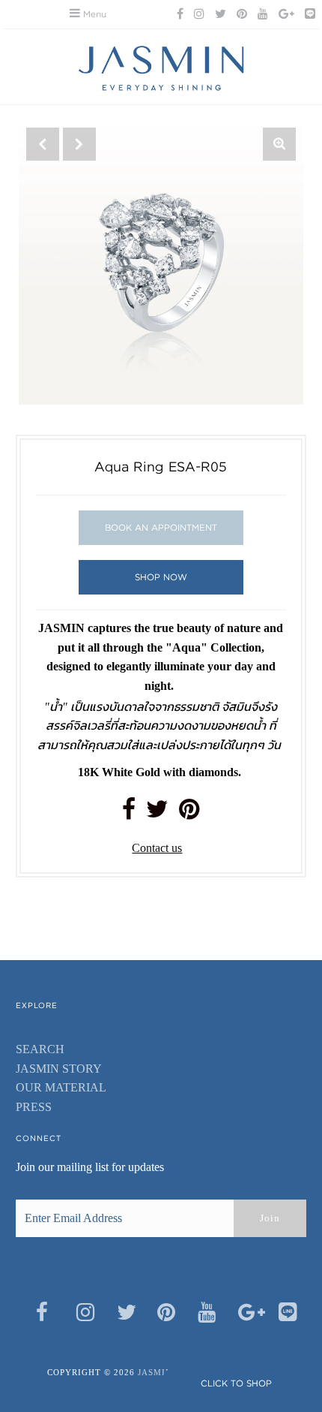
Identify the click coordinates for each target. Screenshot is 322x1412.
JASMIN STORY (59, 1068)
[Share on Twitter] (157, 813)
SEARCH (40, 1049)
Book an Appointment (161, 527)
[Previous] (42, 144)
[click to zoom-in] (279, 144)
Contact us (157, 847)
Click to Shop (236, 1383)
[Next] (79, 144)
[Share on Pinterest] (189, 813)
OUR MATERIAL (61, 1087)
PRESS (34, 1106)
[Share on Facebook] (129, 813)
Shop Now (161, 577)
